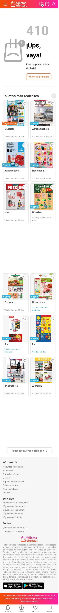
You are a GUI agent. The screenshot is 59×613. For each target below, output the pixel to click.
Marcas (6, 478)
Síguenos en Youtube (13, 513)
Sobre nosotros (10, 485)
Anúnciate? (8, 470)
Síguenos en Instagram (14, 510)
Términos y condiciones (22, 599)
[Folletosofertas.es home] (19, 4)
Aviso (7, 599)
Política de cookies (29, 601)
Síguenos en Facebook (14, 506)
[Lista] (47, 4)
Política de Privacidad (44, 599)
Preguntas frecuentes (13, 467)
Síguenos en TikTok (12, 517)
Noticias (6, 492)
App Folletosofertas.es (13, 481)
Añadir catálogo (10, 489)
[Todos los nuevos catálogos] (53, 96)
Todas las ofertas (11, 474)
